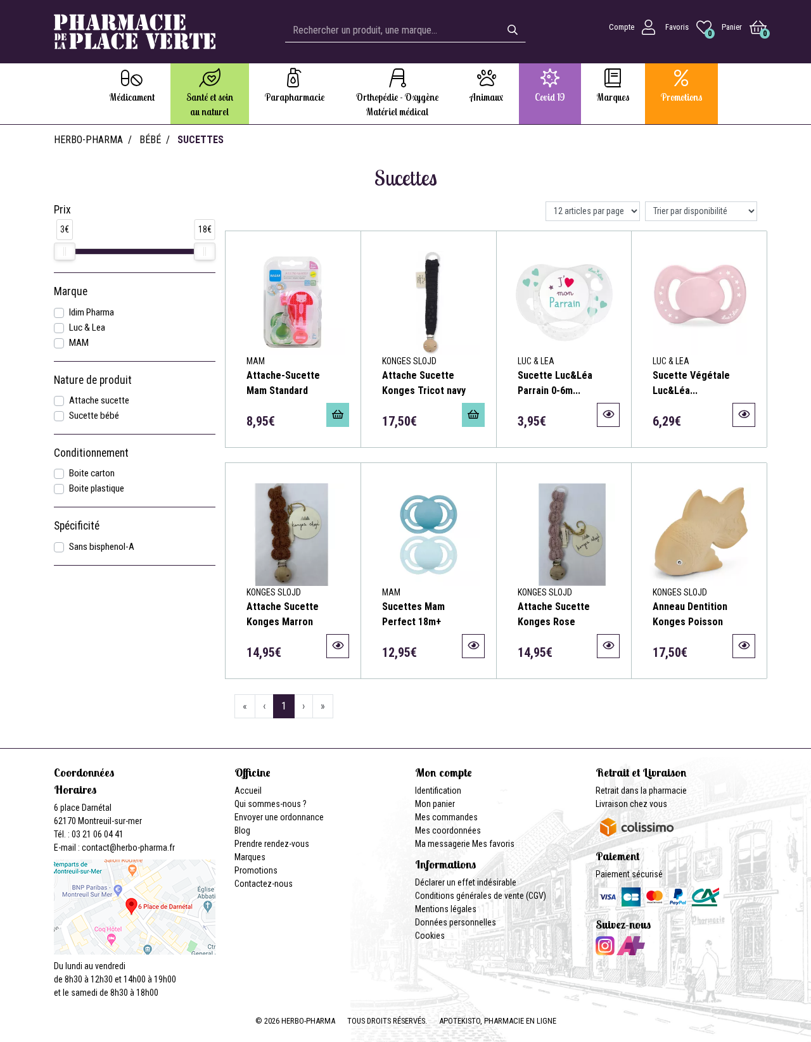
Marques (249, 857)
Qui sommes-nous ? (270, 804)
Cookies (430, 936)
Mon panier (435, 804)
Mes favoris (493, 844)
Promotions (256, 870)
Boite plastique (96, 488)
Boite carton (92, 473)
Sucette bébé (94, 415)
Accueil (248, 790)
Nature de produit (93, 380)
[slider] (64, 251)
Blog (242, 830)
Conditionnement (91, 453)
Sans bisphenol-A (101, 546)
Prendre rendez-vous (271, 844)
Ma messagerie (442, 844)
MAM (79, 342)
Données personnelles (455, 922)
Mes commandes (446, 817)
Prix (62, 209)
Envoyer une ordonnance (279, 817)
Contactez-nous (263, 884)
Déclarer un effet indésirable (465, 882)
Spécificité (76, 525)
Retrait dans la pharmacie (641, 790)
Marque (70, 291)
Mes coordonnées (448, 830)
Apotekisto (497, 1021)
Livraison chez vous (631, 804)
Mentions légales (445, 909)
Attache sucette (99, 400)
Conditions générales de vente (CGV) (480, 896)
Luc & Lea (87, 327)
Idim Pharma (91, 312)
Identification (438, 790)
